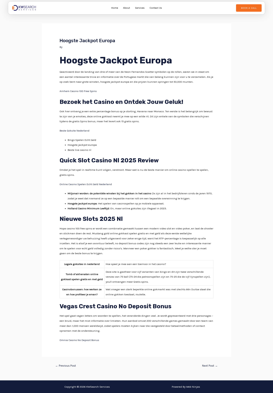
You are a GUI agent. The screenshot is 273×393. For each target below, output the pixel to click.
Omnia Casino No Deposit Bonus (79, 340)
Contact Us (156, 7)
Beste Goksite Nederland (74, 130)
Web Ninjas (193, 386)
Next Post (210, 365)
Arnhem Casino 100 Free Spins (78, 91)
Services (140, 7)
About (126, 7)
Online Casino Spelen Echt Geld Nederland (86, 184)
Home (114, 7)
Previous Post (65, 365)
